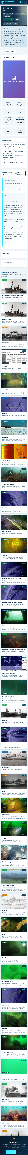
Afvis (19, 1152)
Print (18, 19)
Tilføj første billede (9, 51)
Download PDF (8, 23)
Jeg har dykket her (9, 19)
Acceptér (11, 1152)
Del (16, 23)
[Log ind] (21, 2)
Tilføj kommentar (19, 173)
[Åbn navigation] (25, 2)
